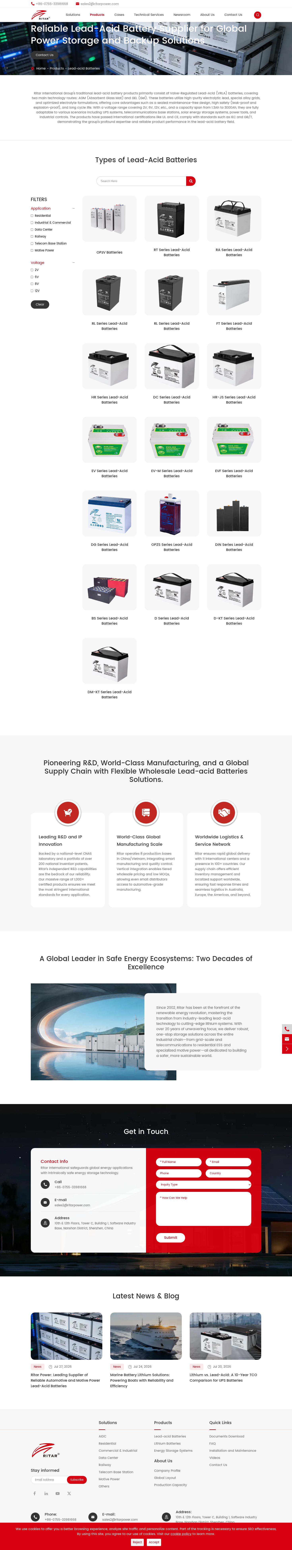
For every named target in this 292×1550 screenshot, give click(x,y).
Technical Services (149, 14)
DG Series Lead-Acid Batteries (109, 547)
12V (37, 290)
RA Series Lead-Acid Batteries (234, 252)
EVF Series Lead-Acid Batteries (234, 474)
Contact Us (233, 14)
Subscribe (77, 1479)
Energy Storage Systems (175, 1450)
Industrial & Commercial (53, 222)
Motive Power (44, 250)
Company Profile (169, 1470)
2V (37, 270)
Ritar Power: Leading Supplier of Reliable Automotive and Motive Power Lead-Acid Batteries (65, 1380)
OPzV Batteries (110, 252)
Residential (43, 215)
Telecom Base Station (51, 243)
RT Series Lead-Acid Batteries (172, 252)
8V (37, 284)
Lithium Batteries (170, 1443)
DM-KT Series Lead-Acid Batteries (109, 695)
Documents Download (229, 1436)
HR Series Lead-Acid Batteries (109, 400)
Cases (119, 14)
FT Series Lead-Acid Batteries (234, 326)
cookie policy (181, 1534)
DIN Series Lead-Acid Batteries (234, 547)
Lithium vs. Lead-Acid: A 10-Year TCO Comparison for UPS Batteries (223, 1377)
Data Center (44, 229)
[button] (41, 1330)
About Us (207, 14)
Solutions (73, 14)
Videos (217, 1457)
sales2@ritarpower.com (72, 1205)
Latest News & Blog (146, 1296)
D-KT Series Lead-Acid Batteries (234, 621)
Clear (40, 304)
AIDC (105, 1436)
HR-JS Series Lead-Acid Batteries (234, 400)
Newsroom (182, 14)
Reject (137, 1542)
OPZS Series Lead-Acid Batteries (171, 547)
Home (41, 68)
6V (37, 277)
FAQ (215, 1443)
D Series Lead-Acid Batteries (172, 621)
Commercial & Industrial (120, 1450)
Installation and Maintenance (235, 1450)
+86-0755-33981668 (70, 1187)
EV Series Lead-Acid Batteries (110, 474)
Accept (154, 1542)
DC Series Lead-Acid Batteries (171, 400)
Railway (40, 236)
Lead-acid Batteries (84, 68)
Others (106, 1486)
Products (97, 14)
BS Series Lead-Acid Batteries (110, 621)
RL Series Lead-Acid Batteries (109, 326)
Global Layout (167, 1477)
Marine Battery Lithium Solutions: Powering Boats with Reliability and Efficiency (141, 1380)
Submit (170, 1238)
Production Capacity (173, 1485)
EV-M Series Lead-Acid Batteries (171, 474)
